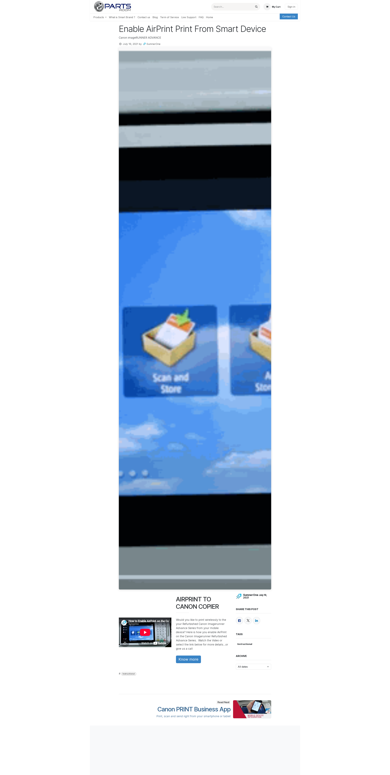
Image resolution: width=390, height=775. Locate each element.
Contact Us (288, 16)
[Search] (256, 7)
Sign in (291, 6)
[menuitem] (100, 17)
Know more (188, 659)
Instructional (128, 674)
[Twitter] (248, 620)
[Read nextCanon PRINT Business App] (252, 709)
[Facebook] (239, 620)
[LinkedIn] (256, 620)
